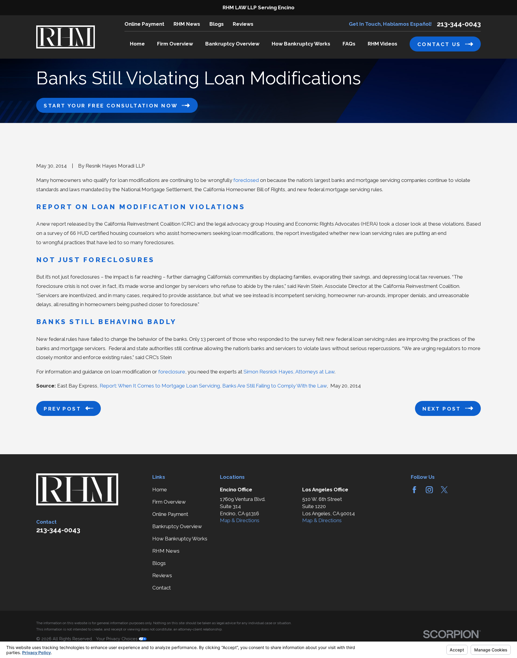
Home (159, 490)
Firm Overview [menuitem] (175, 44)
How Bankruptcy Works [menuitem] (301, 44)
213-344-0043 (459, 24)
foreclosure (171, 372)
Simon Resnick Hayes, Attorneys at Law (289, 372)
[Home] (65, 37)
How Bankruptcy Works (179, 539)
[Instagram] (429, 489)
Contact (161, 588)
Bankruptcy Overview (177, 526)
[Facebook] (414, 489)
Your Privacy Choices (117, 638)
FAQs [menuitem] (349, 44)
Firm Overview (169, 502)
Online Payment (144, 24)
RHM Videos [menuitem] (382, 44)
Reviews (243, 24)
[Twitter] (444, 489)
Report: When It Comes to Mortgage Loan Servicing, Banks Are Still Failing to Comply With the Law (213, 386)
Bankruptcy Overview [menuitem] (232, 44)
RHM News (187, 24)
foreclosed (246, 180)
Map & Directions (239, 520)
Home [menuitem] (137, 44)
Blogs (216, 24)
